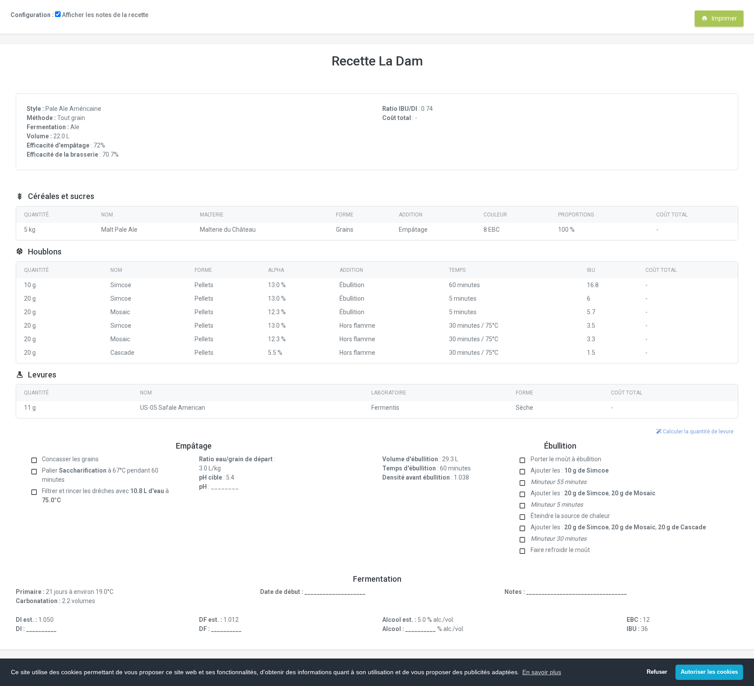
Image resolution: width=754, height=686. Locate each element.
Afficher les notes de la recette (104, 14)
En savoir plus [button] (541, 672)
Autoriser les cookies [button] (709, 672)
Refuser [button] (657, 672)
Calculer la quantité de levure (697, 432)
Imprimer (723, 18)
